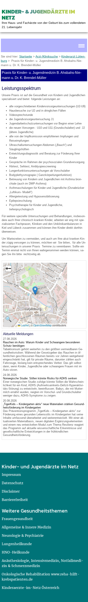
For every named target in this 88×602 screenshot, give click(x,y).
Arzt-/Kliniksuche (46, 56)
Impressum (11, 474)
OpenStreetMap (42, 325)
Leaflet (24, 325)
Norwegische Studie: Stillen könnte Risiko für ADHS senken (40, 378)
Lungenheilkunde (17, 544)
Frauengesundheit (17, 519)
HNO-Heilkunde (15, 552)
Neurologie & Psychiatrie (23, 535)
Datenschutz (12, 483)
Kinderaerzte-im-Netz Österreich (30, 587)
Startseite (25, 56)
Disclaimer (11, 491)
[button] (35, 290)
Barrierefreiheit (15, 500)
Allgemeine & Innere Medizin (26, 527)
